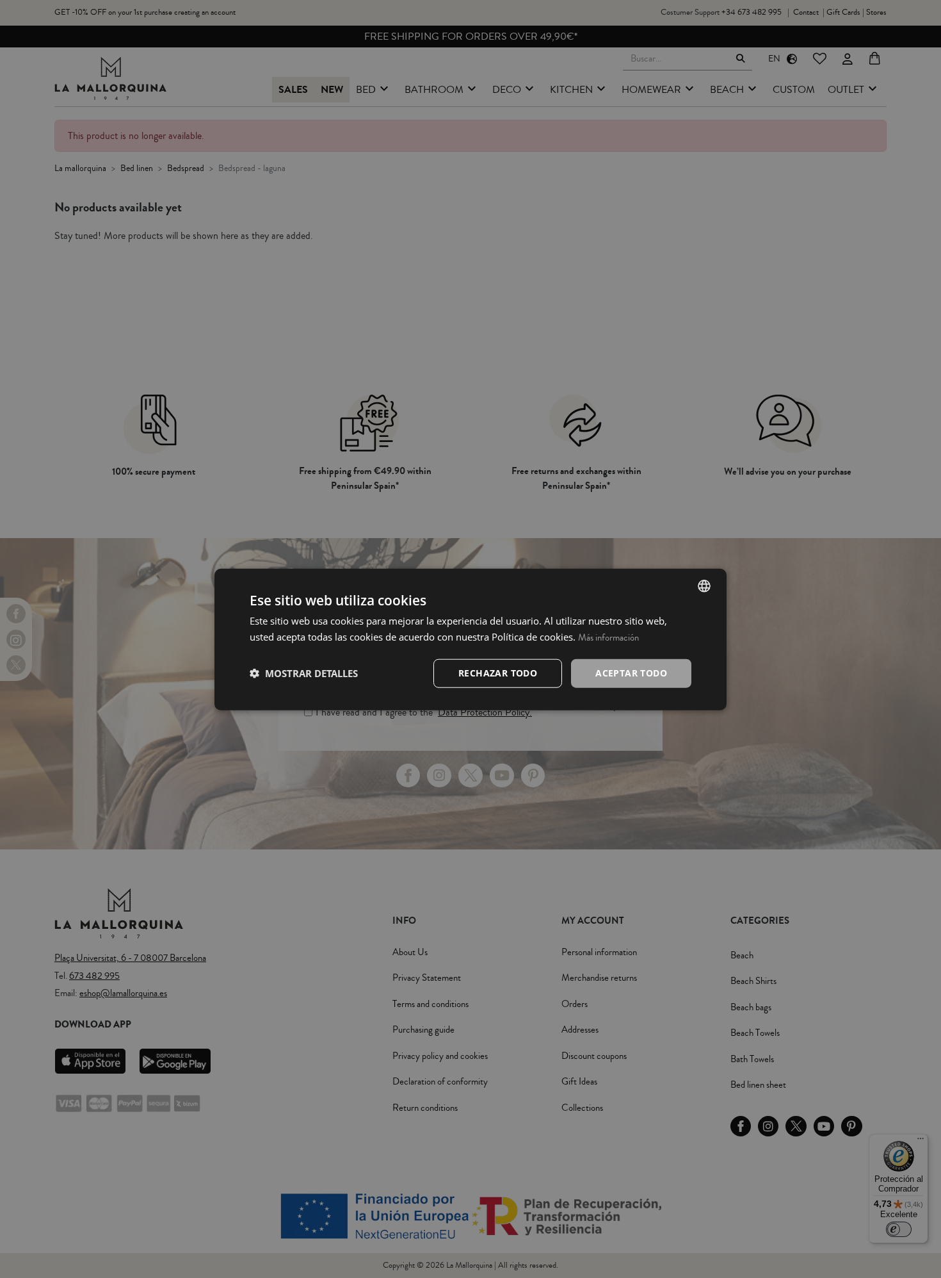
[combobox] (704, 585)
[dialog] (470, 639)
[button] (304, 672)
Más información (608, 637)
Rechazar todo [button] (497, 672)
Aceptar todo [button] (631, 672)
